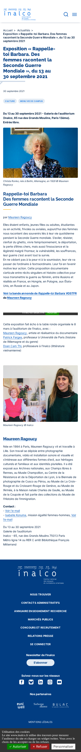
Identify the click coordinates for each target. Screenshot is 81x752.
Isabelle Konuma (15, 515)
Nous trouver (40, 594)
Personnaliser (63, 746)
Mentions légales (40, 721)
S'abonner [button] (40, 662)
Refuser (41, 746)
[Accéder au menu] (74, 14)
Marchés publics (40, 619)
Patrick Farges (12, 337)
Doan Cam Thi (12, 346)
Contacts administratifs (40, 602)
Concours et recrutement (40, 627)
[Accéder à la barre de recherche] (66, 14)
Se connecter (40, 644)
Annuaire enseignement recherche (40, 611)
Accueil (8, 30)
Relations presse (40, 635)
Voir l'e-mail (12, 510)
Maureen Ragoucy (20, 217)
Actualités (24, 30)
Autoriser (19, 746)
